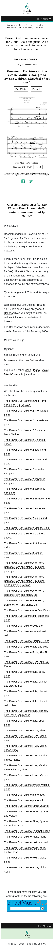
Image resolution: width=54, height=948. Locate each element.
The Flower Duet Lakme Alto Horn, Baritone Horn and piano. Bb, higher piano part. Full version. (24, 581)
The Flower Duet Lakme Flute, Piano (25, 730)
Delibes (27, 216)
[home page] (27, 8)
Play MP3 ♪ (20, 89)
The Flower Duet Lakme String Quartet (26, 805)
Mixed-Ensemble (13, 374)
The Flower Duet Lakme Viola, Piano (25, 836)
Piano (36, 370)
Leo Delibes (31, 360)
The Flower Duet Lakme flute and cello (26, 646)
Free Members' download (26, 163)
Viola (45, 370)
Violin (28, 370)
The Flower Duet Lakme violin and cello (26, 842)
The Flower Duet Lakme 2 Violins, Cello (27, 527)
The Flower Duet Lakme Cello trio (23, 625)
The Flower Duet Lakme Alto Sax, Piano (27, 610)
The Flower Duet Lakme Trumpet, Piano (27, 831)
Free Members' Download (26, 59)
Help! (38, 167)
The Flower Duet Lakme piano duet (24, 794)
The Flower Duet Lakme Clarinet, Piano (26, 641)
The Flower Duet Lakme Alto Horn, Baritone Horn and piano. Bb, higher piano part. (24, 567)
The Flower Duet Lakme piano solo (24, 800)
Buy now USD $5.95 (27, 64)
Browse (8, 360)
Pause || (36, 89)
